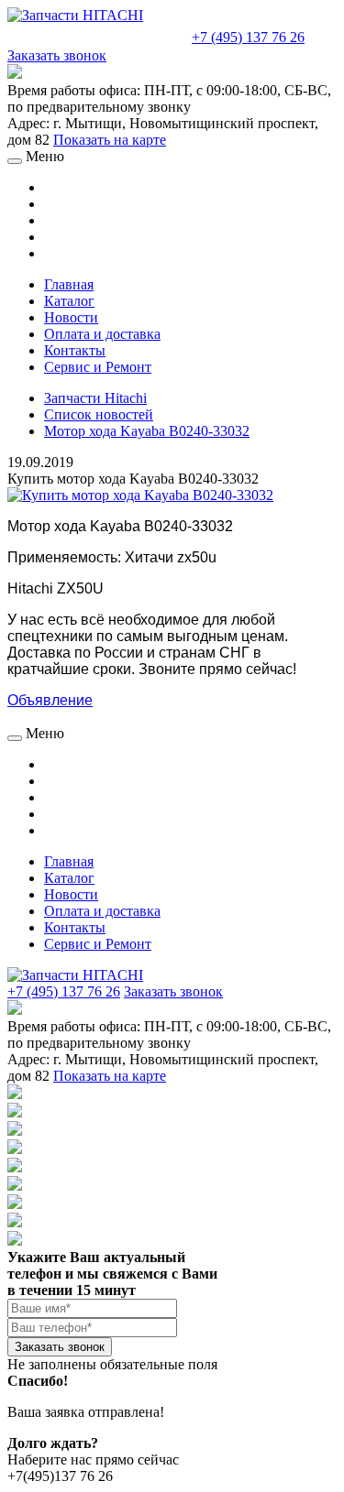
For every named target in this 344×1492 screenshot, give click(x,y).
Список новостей (98, 414)
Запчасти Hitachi (95, 398)
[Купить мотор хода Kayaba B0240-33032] (140, 495)
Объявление (50, 700)
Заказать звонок (56, 55)
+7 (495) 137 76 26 (248, 37)
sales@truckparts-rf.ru (97, 35)
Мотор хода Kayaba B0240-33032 (147, 431)
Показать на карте (109, 139)
